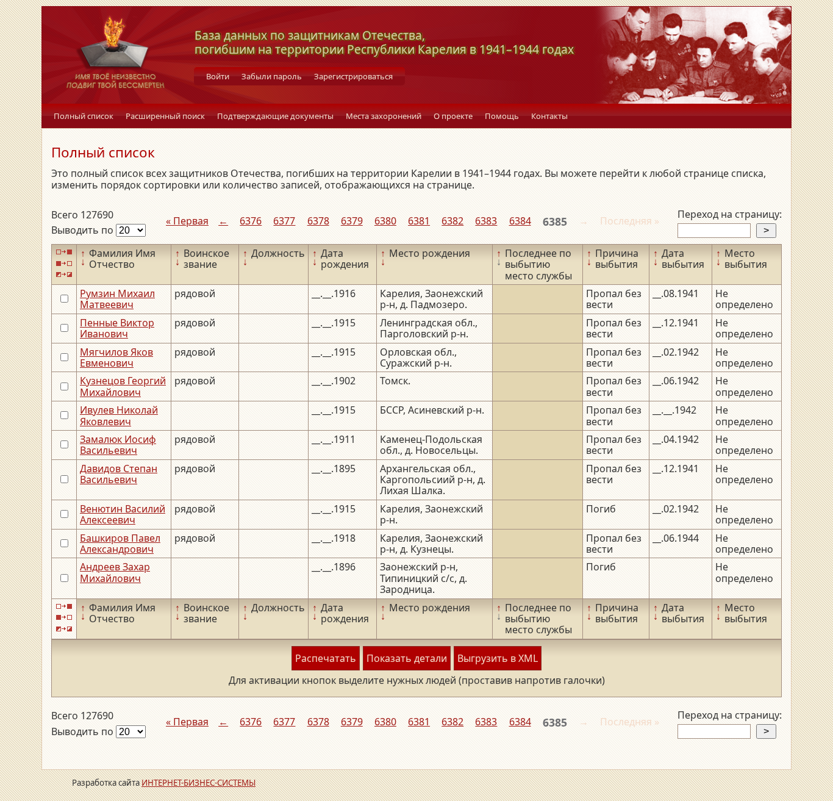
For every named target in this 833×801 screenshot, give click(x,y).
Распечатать (325, 658)
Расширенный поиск (165, 115)
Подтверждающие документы (275, 115)
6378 (318, 221)
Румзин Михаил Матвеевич (117, 299)
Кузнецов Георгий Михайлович (123, 386)
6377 (284, 221)
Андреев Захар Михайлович (115, 572)
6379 (352, 221)
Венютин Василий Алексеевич (122, 514)
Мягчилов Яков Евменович (116, 357)
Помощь (502, 115)
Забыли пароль (271, 76)
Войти (217, 76)
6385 (555, 221)
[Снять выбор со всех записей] (64, 263)
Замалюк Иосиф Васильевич (118, 445)
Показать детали (406, 658)
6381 (419, 221)
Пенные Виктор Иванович (117, 328)
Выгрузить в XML (497, 658)
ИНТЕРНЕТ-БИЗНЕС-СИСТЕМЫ (198, 782)
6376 (251, 221)
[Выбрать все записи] (64, 252)
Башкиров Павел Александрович (120, 543)
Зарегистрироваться (353, 76)
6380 (385, 221)
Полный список (83, 115)
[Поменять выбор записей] (64, 274)
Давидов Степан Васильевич (118, 474)
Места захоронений (383, 115)
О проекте (453, 115)
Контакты (549, 115)
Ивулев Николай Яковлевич (119, 415)
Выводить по (83, 230)
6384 (520, 221)
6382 (452, 221)
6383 (486, 221)
